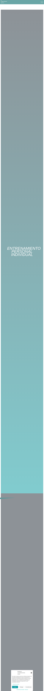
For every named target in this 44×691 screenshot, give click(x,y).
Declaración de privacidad (20, 689)
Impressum (26, 689)
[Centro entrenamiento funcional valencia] (4, 2)
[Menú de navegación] (42, 2)
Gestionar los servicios (16, 684)
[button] (31, 672)
